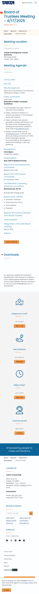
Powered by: (7, 570)
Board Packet (11, 242)
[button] (31, 513)
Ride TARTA (10, 518)
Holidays (23, 485)
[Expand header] (35, 2)
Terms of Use (6, 585)
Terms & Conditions (10, 555)
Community (24, 520)
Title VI (6, 562)
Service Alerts (28, 3)
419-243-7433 (17, 495)
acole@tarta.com (22, 129)
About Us (9, 523)
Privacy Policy (8, 559)
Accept (6, 590)
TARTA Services (25, 518)
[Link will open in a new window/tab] (7, 540)
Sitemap (6, 566)
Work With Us (24, 523)
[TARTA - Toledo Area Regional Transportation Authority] (8, 3)
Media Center (11, 520)
